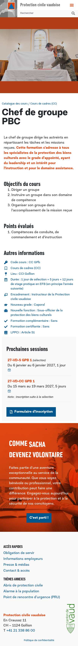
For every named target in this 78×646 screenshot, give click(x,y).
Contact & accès (16, 571)
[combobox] (43, 13)
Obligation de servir (18, 553)
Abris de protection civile (23, 585)
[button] (72, 5)
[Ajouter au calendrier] (9, 370)
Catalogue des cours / (29, 103)
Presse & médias (16, 565)
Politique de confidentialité (39, 640)
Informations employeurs (23, 559)
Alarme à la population (21, 591)
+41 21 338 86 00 (20, 631)
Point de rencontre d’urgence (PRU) (31, 597)
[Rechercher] (74, 13)
